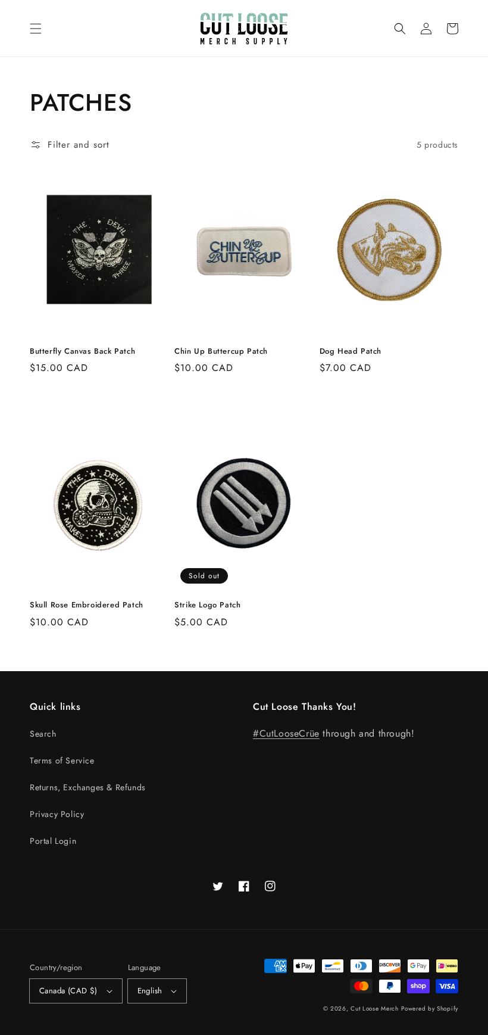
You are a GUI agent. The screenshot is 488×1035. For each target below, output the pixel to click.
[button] (36, 28)
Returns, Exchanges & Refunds (88, 787)
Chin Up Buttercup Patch (221, 351)
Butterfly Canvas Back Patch (82, 351)
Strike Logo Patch (207, 605)
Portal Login (53, 841)
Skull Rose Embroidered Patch (86, 605)
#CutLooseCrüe (286, 733)
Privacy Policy (57, 814)
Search (43, 734)
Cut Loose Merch (375, 1008)
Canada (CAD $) (68, 990)
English (149, 990)
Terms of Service (62, 760)
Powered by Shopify (429, 1008)
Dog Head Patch (350, 351)
